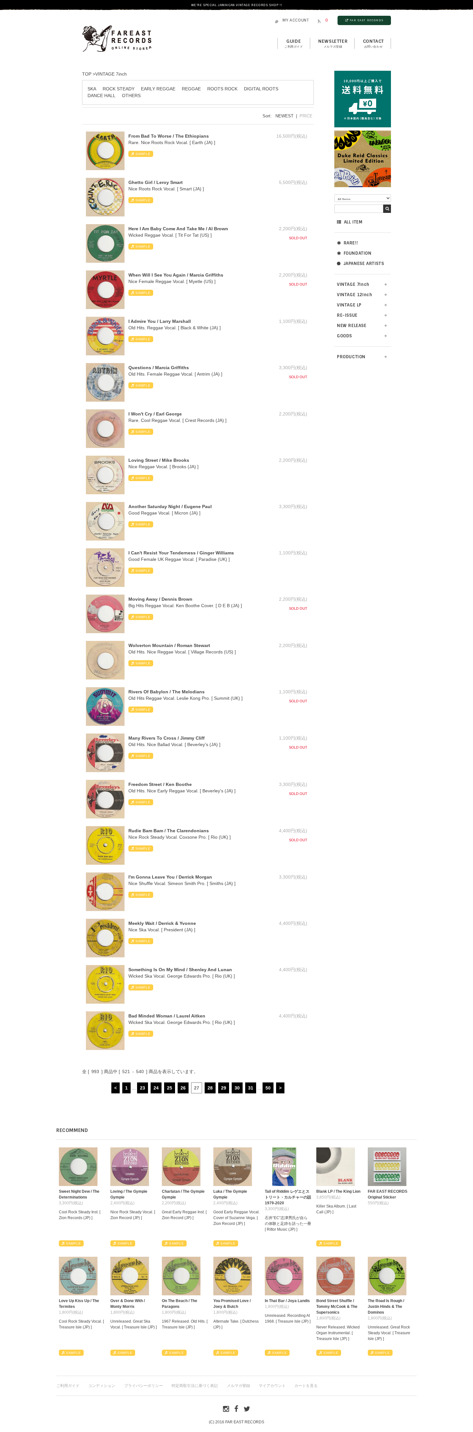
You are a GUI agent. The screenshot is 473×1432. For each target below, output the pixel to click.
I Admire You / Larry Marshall (159, 321)
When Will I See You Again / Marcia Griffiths (175, 275)
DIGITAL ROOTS (261, 88)
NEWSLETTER (333, 43)
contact (373, 43)
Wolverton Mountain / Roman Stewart (169, 645)
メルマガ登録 (238, 1385)
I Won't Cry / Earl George (155, 413)
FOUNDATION (358, 253)
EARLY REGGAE (158, 88)
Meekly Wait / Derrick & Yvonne (162, 923)
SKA (92, 88)
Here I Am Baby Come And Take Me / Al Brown (178, 228)
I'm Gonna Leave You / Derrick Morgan (170, 877)
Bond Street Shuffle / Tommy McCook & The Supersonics (336, 1307)
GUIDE (293, 43)
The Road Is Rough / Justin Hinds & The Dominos (386, 1307)
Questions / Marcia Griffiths (158, 367)
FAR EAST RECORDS (366, 20)
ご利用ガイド (67, 1385)
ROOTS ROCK (222, 88)
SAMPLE (143, 154)
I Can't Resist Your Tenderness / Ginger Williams (181, 552)
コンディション (101, 1385)
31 (250, 1087)
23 (142, 1087)
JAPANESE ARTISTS (363, 263)
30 (237, 1087)
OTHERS (131, 95)
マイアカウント (272, 1385)
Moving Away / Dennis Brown (160, 599)
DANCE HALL (102, 95)
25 (169, 1087)
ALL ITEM (353, 222)
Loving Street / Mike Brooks (158, 460)
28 (210, 1087)
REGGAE (191, 88)
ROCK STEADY (118, 88)
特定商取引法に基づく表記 (195, 1385)
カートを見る (306, 1385)
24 (156, 1087)
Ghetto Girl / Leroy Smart (155, 182)
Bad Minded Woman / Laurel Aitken (166, 1015)
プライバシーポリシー (143, 1385)
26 (183, 1087)
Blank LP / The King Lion (338, 1191)
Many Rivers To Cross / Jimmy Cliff (166, 738)
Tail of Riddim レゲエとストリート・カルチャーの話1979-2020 (288, 1197)
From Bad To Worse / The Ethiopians (168, 136)
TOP (86, 74)
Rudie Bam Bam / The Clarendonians (168, 830)
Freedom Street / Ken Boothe (160, 784)
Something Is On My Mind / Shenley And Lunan (180, 969)
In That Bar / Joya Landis (287, 1301)
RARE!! (351, 243)
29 (223, 1087)
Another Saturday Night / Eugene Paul (170, 506)
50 (268, 1087)
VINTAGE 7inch (111, 74)
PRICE (306, 116)
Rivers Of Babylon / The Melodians (166, 691)
